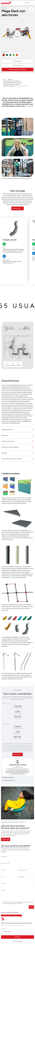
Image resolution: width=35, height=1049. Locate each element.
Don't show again (17, 941)
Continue (17, 937)
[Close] (32, 918)
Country (3, 928)
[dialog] (17, 524)
